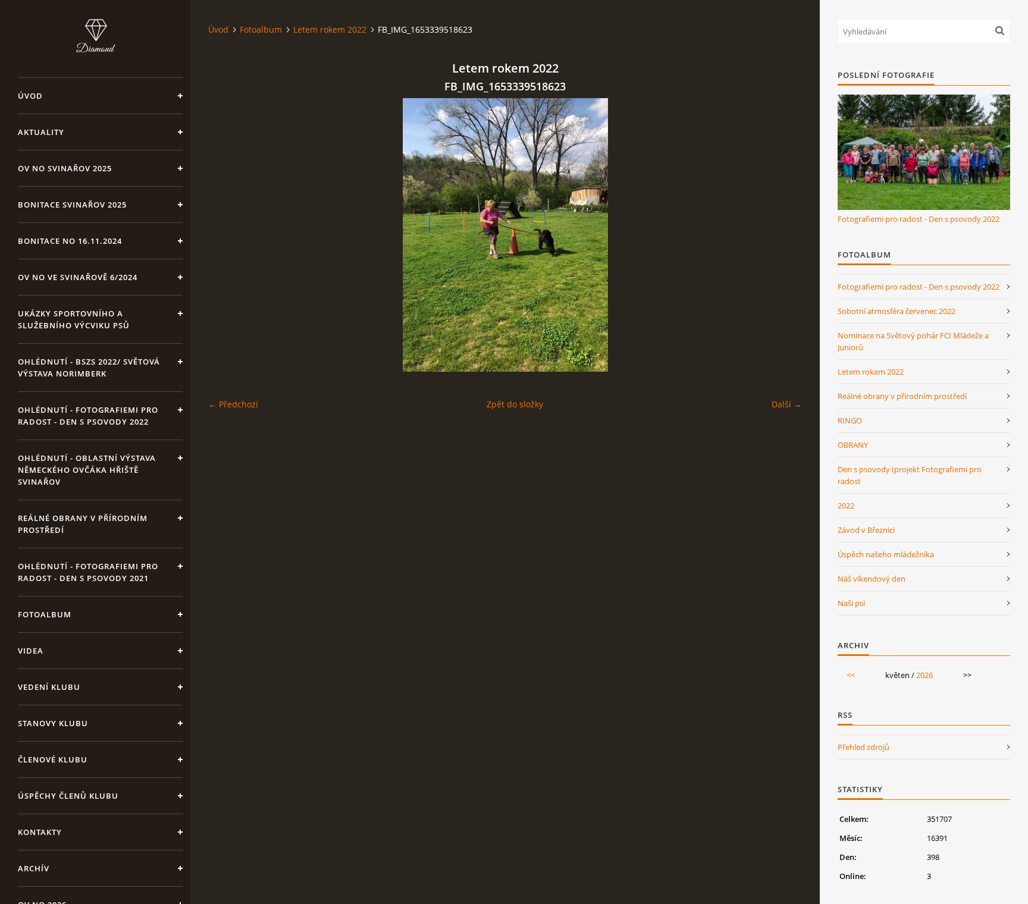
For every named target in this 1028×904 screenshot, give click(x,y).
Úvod (30, 95)
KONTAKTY (40, 832)
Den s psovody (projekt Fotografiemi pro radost (910, 475)
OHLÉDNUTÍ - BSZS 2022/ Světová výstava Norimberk (89, 367)
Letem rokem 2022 (329, 29)
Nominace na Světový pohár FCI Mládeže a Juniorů (913, 341)
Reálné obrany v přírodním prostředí (83, 524)
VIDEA (30, 650)
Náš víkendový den (871, 578)
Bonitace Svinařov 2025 (72, 204)
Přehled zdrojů (863, 747)
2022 (846, 505)
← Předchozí (233, 404)
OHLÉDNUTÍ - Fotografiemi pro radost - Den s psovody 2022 (88, 415)
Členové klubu (52, 759)
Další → (787, 404)
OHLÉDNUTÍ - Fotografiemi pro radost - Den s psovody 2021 (88, 572)
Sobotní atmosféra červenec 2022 (896, 311)
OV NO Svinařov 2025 (65, 168)
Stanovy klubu (53, 723)
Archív (33, 868)
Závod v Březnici (866, 530)
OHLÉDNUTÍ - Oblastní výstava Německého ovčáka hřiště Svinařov (87, 470)
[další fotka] (782, 235)
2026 (924, 675)
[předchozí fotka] (227, 235)
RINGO (850, 420)
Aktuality (41, 132)
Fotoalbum (44, 614)
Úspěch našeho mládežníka (886, 554)
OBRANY (853, 445)
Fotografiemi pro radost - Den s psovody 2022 (918, 219)
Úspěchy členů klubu (68, 795)
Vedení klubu (49, 687)
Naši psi (851, 603)
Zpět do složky (515, 404)
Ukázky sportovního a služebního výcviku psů (74, 319)
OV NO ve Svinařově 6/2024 (77, 277)
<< (851, 675)
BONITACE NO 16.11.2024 (70, 241)
